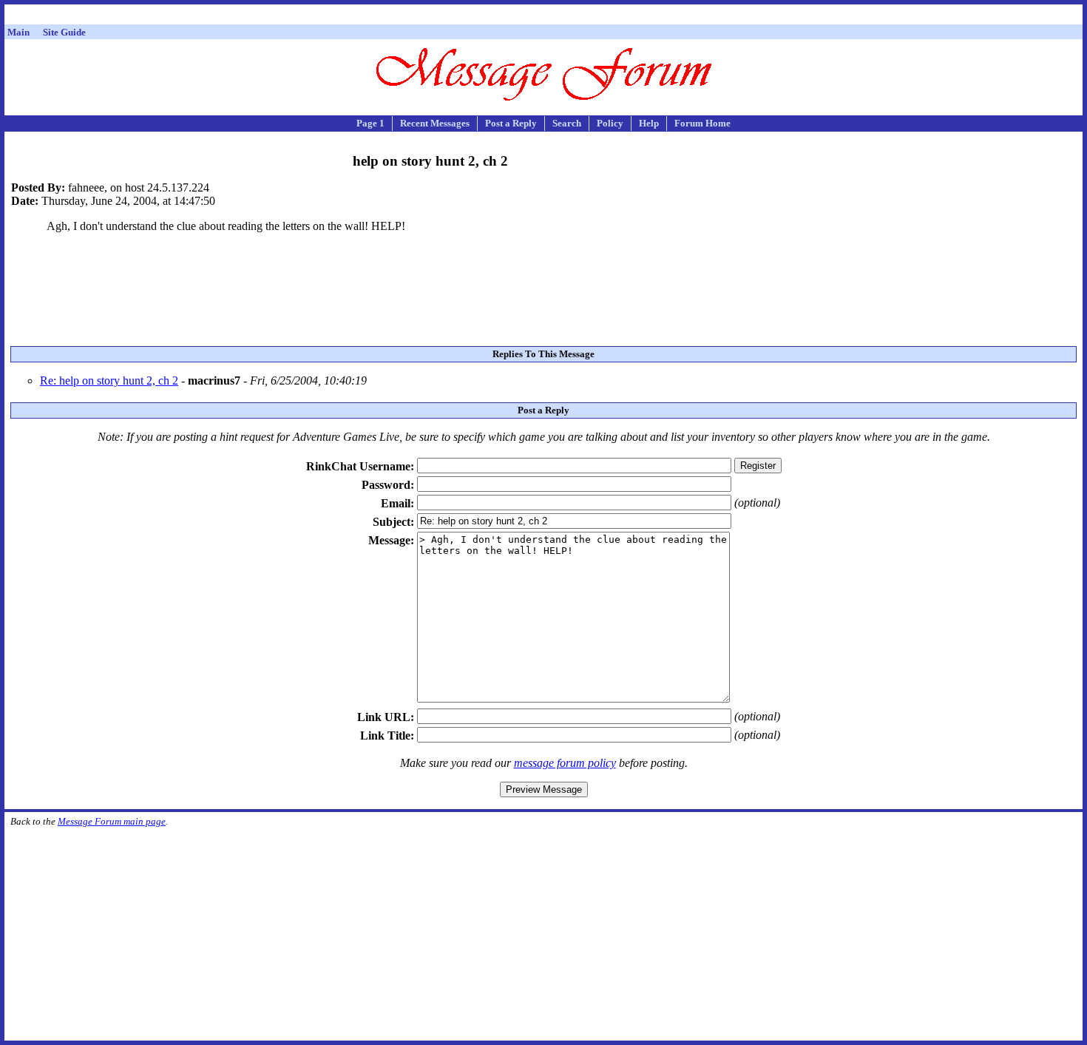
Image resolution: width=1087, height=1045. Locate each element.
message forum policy (565, 763)
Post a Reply (511, 123)
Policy (610, 123)
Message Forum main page (112, 821)
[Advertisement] (543, 16)
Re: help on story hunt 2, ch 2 (109, 380)
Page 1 (370, 123)
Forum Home (702, 123)
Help (649, 123)
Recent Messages (435, 123)
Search (566, 123)
